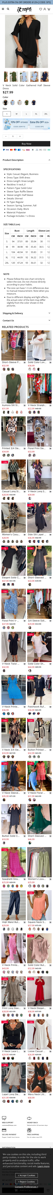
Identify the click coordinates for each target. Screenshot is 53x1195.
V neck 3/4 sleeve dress (11, 750)
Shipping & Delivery (13, 313)
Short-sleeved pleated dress (37, 577)
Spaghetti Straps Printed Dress (11, 879)
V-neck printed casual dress (11, 707)
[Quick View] (23, 363)
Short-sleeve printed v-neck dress (11, 362)
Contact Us (8, 320)
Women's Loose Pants (37, 879)
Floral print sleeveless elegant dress (37, 448)
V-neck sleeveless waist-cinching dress (11, 793)
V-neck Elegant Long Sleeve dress (37, 1008)
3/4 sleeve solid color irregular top (37, 621)
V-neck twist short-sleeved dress (11, 664)
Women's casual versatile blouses (11, 534)
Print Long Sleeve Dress (11, 1008)
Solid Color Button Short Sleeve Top (37, 965)
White (19, 102)
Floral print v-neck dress (11, 621)
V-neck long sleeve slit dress (37, 491)
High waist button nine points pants (11, 922)
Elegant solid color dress (11, 577)
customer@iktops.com (9, 1125)
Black (5, 102)
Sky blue (12, 102)
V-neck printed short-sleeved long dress (11, 965)
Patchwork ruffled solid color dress (37, 707)
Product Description (13, 160)
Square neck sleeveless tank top (37, 922)
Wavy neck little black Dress (37, 1094)
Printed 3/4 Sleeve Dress (11, 448)
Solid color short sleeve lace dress (37, 664)
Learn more (43, 1166)
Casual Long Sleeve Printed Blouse (11, 491)
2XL (45, 114)
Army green (26, 102)
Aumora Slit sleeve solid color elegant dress (11, 405)
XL (36, 114)
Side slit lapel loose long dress (37, 534)
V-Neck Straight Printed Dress (37, 405)
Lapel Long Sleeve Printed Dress (11, 1094)
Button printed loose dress (37, 750)
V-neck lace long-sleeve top (11, 1051)
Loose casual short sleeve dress (37, 1051)
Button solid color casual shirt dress (11, 836)
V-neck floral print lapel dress (37, 793)
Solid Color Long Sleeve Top (37, 362)
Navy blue (33, 102)
